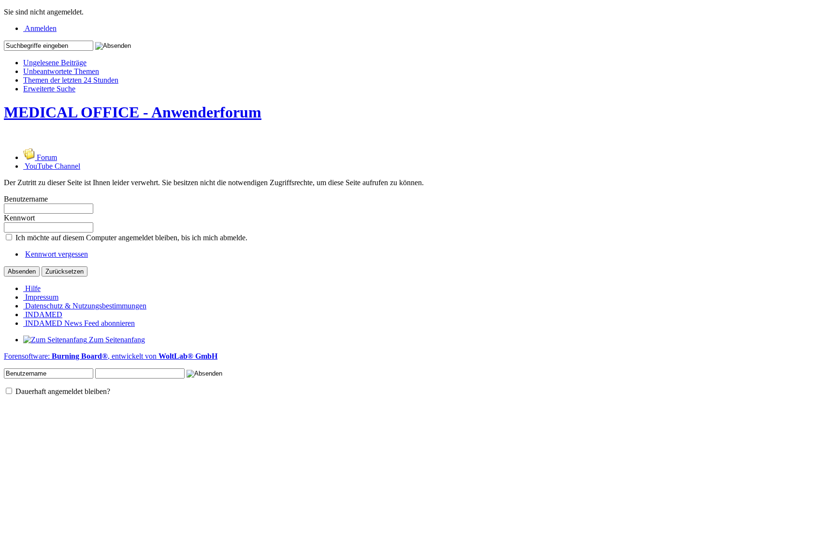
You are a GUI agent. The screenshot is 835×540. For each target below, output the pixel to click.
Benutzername (26, 199)
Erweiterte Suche (49, 89)
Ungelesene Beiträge (54, 62)
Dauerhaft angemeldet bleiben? (62, 391)
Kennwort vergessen (56, 254)
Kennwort (19, 218)
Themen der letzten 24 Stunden (70, 80)
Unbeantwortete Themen (61, 71)
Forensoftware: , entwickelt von (110, 356)
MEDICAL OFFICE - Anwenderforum (132, 112)
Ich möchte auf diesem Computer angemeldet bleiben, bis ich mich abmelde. (130, 238)
